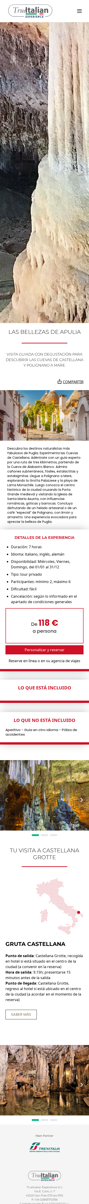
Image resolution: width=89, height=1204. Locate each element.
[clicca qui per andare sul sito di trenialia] (44, 1147)
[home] (30, 11)
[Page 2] (44, 835)
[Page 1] (35, 835)
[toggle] (79, 11)
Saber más (21, 1014)
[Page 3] (53, 835)
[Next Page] (81, 799)
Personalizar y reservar (45, 649)
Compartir (73, 381)
